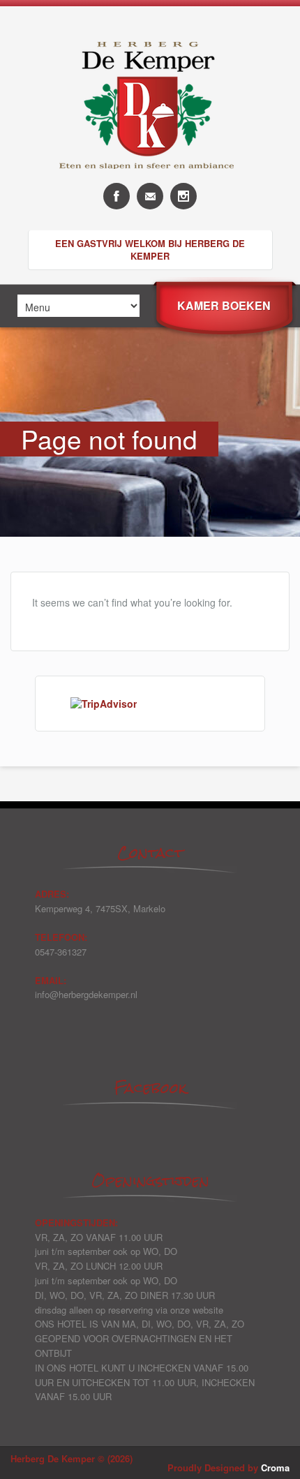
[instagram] (183, 196)
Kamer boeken (224, 305)
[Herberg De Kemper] (150, 179)
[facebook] (116, 196)
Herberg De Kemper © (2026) (71, 1458)
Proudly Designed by (228, 1467)
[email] (150, 196)
